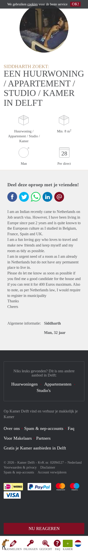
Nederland (74, 462)
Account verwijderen (52, 472)
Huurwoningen (24, 384)
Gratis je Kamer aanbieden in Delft (35, 448)
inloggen (30, 549)
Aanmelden (13, 549)
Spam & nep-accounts (43, 428)
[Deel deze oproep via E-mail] (59, 197)
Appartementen (57, 384)
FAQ (57, 549)
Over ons (12, 428)
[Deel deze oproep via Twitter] (24, 197)
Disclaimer (47, 467)
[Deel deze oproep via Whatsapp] (36, 197)
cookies (32, 4)
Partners (43, 438)
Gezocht (45, 549)
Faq (71, 428)
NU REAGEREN (44, 528)
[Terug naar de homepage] (5, 545)
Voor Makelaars (18, 438)
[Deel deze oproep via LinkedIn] (47, 197)
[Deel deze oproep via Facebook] (12, 197)
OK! (75, 4)
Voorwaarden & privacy (20, 467)
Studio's (44, 390)
